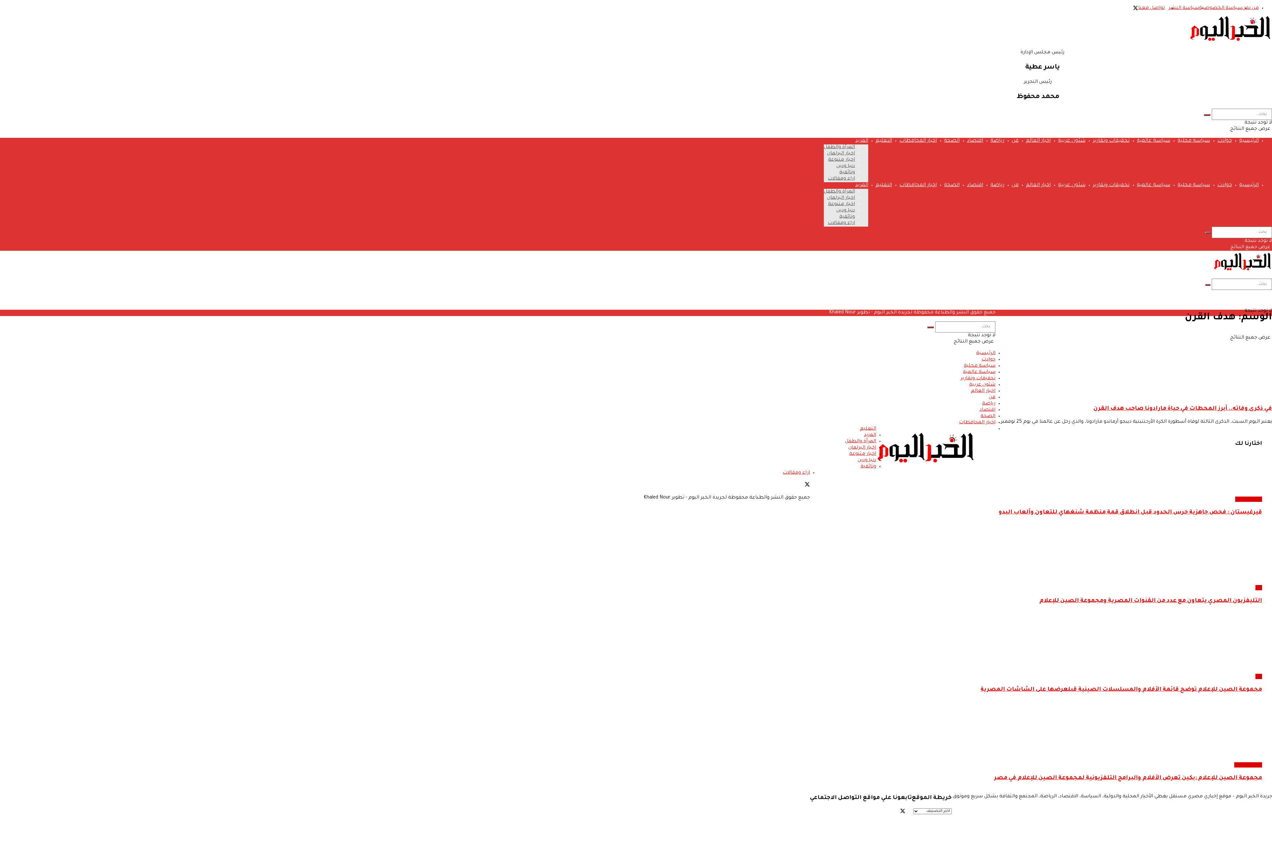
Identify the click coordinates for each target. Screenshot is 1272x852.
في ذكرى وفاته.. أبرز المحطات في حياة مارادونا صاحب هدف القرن (1182, 409)
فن (1015, 141)
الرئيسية (1249, 141)
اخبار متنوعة (841, 160)
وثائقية (847, 172)
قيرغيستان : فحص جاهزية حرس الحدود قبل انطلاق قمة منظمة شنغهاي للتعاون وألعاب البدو (1130, 512)
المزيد (861, 141)
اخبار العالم (1038, 141)
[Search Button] (1207, 115)
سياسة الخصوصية (1220, 8)
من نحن (1250, 8)
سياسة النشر (1184, 8)
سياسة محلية (1194, 141)
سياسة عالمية (1153, 141)
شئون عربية (1072, 141)
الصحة (952, 141)
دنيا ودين (845, 166)
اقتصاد (975, 141)
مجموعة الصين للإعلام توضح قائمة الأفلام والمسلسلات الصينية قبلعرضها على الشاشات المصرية (1121, 690)
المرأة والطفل (839, 147)
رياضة (997, 141)
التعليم (883, 141)
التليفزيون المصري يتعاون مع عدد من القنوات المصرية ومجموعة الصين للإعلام (1150, 601)
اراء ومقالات (841, 179)
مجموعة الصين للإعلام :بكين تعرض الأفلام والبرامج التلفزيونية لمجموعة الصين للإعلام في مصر (1128, 778)
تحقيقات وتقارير (1111, 141)
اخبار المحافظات (918, 141)
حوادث (1224, 141)
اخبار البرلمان (841, 153)
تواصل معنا (1151, 8)
